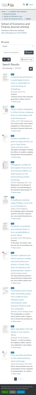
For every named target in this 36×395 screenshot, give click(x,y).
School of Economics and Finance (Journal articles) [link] (14, 19)
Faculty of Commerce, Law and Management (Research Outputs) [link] (14, 16)
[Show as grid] (8, 59)
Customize (21, 392)
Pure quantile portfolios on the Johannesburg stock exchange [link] (21, 358)
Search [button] (29, 52)
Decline (12, 392)
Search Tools (27, 59)
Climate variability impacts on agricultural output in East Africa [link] (22, 141)
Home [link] (3, 11)
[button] (11, 4)
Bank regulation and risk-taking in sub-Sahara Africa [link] (22, 332)
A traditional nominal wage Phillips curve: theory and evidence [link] (22, 203)
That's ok (5, 392)
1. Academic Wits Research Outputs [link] (18, 11)
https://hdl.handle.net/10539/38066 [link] (14, 33)
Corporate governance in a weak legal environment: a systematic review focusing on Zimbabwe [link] (22, 83)
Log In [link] (31, 4)
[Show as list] (4, 59)
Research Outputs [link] (10, 14)
